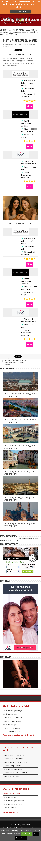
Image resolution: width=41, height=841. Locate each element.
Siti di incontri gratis (11, 725)
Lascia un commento (29, 44)
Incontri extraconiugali (12, 721)
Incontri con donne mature (13, 755)
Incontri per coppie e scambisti (15, 773)
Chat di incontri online (11, 732)
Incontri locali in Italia (12, 812)
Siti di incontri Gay (10, 797)
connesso (31, 538)
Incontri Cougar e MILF (12, 766)
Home (4, 30)
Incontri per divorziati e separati (15, 762)
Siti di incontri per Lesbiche (13, 801)
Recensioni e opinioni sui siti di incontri (19, 735)
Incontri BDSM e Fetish (12, 776)
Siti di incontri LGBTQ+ (12, 794)
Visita (29, 106)
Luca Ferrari (9, 44)
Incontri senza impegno (12, 718)
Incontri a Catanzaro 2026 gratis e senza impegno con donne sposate (18, 31)
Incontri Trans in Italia (11, 808)
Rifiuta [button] (36, 834)
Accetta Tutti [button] (26, 834)
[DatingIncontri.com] (20, 20)
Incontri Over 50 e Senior (12, 759)
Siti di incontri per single (12, 711)
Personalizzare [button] (21, 838)
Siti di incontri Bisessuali (12, 804)
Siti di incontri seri (10, 714)
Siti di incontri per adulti (12, 769)
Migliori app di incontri (12, 728)
